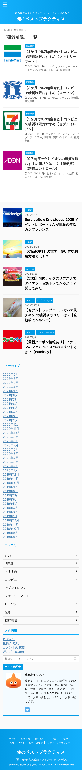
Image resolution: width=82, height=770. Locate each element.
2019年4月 (10, 508)
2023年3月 (10, 378)
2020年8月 (10, 441)
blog (21, 742)
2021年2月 (10, 420)
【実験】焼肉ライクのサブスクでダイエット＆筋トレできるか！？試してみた (50, 283)
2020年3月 (10, 462)
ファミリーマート (68, 66)
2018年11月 (11, 524)
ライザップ (31, 69)
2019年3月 (10, 512)
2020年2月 (10, 466)
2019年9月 (10, 487)
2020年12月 (11, 424)
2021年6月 (10, 403)
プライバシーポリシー (58, 742)
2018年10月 (11, 529)
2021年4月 (10, 412)
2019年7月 (10, 495)
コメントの (14, 647)
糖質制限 (65, 69)
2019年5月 (10, 504)
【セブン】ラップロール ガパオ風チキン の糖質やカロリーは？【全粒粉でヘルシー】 (51, 315)
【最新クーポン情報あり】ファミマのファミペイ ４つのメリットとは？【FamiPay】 (51, 347)
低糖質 (74, 97)
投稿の (11, 643)
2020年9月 (10, 437)
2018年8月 (10, 537)
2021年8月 (10, 395)
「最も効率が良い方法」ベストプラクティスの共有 (41, 759)
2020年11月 (11, 428)
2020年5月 (10, 453)
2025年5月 (10, 374)
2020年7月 (10, 445)
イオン (62, 173)
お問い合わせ (36, 742)
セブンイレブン (66, 133)
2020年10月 (11, 433)
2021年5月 (10, 408)
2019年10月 (11, 483)
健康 (65, 738)
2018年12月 (11, 520)
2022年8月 (10, 383)
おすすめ (52, 173)
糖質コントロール (49, 69)
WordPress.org (13, 651)
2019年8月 (10, 491)
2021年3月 (10, 416)
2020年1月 (10, 470)
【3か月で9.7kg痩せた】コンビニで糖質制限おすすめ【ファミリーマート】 (51, 56)
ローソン (64, 97)
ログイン (9, 639)
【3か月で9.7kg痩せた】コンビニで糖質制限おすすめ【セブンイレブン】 (51, 124)
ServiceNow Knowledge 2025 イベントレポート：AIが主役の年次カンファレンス (51, 224)
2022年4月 (10, 387)
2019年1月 (10, 516)
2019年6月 (10, 499)
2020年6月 (10, 449)
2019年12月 (11, 474)
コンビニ (51, 66)
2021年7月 (10, 399)
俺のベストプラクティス (41, 18)
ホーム (12, 738)
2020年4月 (10, 458)
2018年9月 (10, 533)
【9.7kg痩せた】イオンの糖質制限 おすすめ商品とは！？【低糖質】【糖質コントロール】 (52, 164)
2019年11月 (11, 478)
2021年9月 (10, 391)
